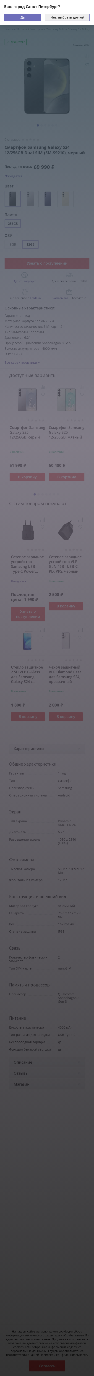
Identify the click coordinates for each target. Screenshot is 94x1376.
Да (23, 17)
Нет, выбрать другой (67, 17)
